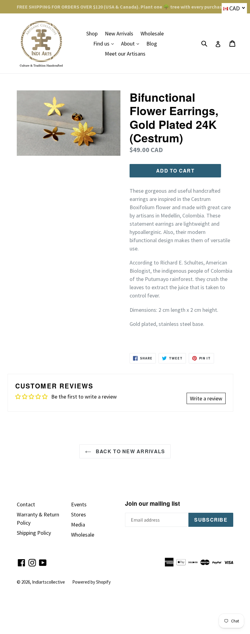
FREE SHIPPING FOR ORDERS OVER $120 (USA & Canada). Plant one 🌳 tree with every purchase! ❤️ (125, 7)
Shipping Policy (34, 532)
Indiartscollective (48, 582)
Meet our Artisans (125, 53)
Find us (105, 43)
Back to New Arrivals (129, 451)
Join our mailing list (152, 503)
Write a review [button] (206, 398)
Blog (151, 43)
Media (78, 524)
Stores (78, 514)
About (131, 43)
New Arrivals (119, 33)
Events (79, 504)
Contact (26, 504)
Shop (92, 33)
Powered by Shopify (91, 582)
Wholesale (152, 33)
